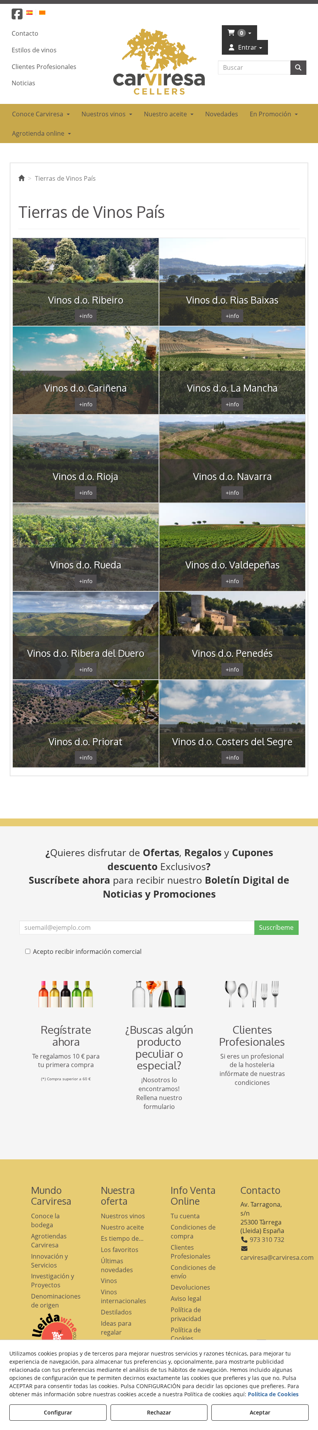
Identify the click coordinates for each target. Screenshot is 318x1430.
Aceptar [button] (260, 1412)
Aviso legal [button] (186, 1298)
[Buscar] (298, 67)
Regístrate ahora (66, 1035)
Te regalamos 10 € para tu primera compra (66, 1060)
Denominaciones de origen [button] (54, 1300)
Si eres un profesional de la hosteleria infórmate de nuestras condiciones (252, 1069)
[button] (17, 16)
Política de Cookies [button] (186, 1334)
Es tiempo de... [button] (122, 1238)
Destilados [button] (116, 1312)
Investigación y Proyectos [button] (52, 1280)
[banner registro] (66, 994)
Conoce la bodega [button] (45, 1220)
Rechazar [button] (159, 1412)
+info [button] (85, 316)
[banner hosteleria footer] (252, 994)
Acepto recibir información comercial (87, 951)
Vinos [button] (109, 1280)
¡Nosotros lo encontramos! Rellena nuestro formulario (159, 1093)
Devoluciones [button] (190, 1287)
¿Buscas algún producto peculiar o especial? (159, 1047)
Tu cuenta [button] (185, 1216)
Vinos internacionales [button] (123, 1296)
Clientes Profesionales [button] (191, 1252)
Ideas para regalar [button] (116, 1328)
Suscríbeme (276, 927)
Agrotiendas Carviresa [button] (49, 1240)
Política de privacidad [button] (186, 1314)
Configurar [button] (58, 1412)
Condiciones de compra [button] (193, 1231)
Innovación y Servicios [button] (49, 1260)
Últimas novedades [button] (117, 1265)
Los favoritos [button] (119, 1249)
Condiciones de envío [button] (193, 1272)
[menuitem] (33, 12)
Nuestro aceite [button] (122, 1227)
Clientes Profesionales (252, 1035)
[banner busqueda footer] (159, 994)
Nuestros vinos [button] (123, 1216)
